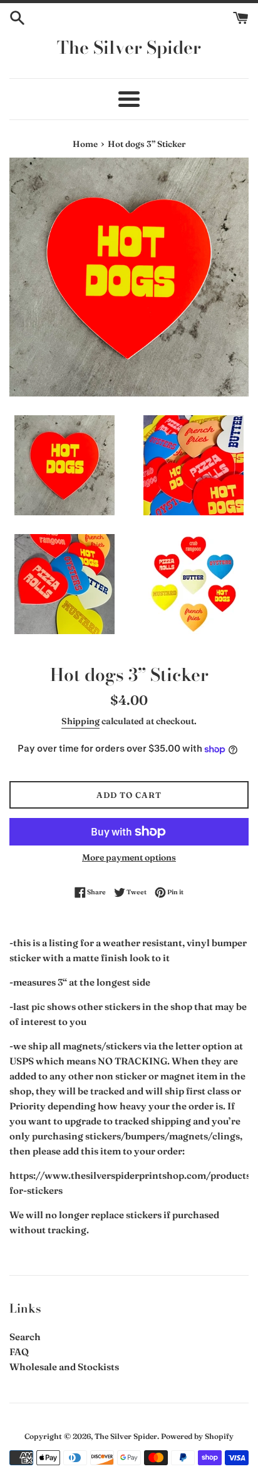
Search (25, 1337)
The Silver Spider (129, 47)
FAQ (19, 1352)
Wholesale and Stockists (64, 1367)
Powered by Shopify (197, 1436)
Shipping (80, 721)
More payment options (129, 857)
